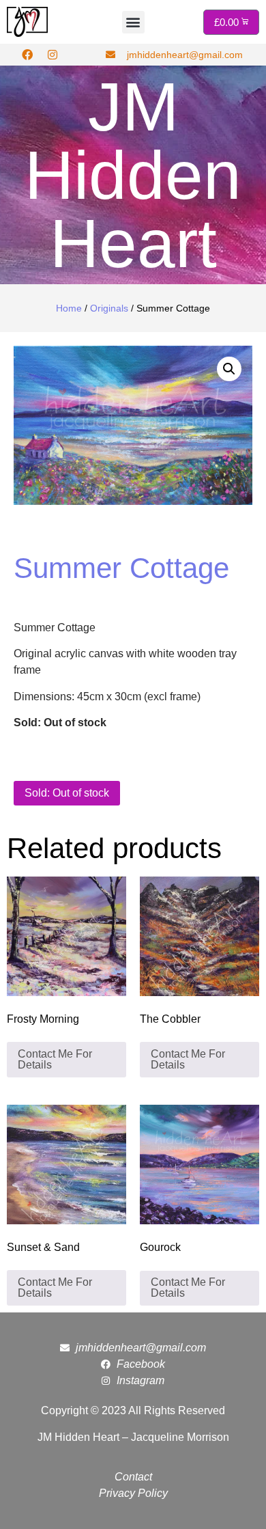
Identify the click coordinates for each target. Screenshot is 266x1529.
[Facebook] (27, 55)
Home (69, 308)
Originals (109, 308)
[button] (133, 22)
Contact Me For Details (55, 1059)
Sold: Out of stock (67, 793)
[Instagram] (52, 55)
